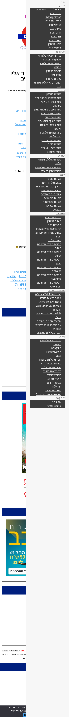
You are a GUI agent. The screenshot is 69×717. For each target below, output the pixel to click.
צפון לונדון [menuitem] (56, 36)
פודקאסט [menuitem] (56, 348)
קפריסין (11, 654)
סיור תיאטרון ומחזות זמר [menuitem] (48, 98)
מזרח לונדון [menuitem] (55, 25)
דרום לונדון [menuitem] (55, 32)
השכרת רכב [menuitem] (54, 225)
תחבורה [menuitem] (60, 213)
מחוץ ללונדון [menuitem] (54, 44)
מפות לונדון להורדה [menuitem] (50, 171)
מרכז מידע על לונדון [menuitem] (50, 340)
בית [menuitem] (63, 1)
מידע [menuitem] (62, 336)
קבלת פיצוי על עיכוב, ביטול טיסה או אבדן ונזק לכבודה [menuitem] (48, 306)
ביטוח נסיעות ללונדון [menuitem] (50, 298)
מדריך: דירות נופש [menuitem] (51, 190)
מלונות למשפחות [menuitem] (52, 202)
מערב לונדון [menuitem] (55, 40)
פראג (4, 654)
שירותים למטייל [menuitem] (56, 290)
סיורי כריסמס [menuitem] (54, 152)
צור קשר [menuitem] (60, 398)
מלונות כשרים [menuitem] (53, 205)
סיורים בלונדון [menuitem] (53, 94)
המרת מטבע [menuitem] (54, 379)
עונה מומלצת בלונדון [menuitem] (50, 359)
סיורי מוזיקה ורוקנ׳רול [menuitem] (49, 121)
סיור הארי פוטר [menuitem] (53, 117)
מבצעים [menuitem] (56, 209)
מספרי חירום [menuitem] (54, 382)
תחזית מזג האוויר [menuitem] (52, 371)
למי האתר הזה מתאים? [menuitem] (48, 394)
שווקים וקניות (25, 284)
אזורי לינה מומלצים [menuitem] (51, 194)
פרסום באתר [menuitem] (54, 406)
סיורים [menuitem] (61, 90)
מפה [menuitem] (58, 355)
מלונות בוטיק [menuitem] (54, 178)
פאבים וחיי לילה (19, 280)
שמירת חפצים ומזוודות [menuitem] (49, 321)
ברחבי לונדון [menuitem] (54, 48)
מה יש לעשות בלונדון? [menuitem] (49, 55)
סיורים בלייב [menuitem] (54, 144)
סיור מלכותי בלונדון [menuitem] (51, 140)
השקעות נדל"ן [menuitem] (53, 352)
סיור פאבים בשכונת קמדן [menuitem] (47, 109)
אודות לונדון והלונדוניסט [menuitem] (48, 9)
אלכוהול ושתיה (20, 272)
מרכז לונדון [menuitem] (55, 13)
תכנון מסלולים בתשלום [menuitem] (48, 332)
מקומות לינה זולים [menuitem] (51, 182)
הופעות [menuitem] (57, 344)
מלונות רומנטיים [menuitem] (52, 198)
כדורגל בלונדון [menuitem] (53, 71)
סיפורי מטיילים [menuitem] (53, 390)
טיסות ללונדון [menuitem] (54, 221)
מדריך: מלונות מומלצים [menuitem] (48, 186)
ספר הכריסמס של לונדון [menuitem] (48, 167)
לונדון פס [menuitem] (56, 75)
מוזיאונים (25, 276)
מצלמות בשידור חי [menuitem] (51, 363)
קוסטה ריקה (14, 650)
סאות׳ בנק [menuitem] (55, 28)
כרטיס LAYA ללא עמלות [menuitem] (48, 294)
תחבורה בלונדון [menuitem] (52, 217)
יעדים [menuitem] (62, 5)
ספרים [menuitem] (61, 155)
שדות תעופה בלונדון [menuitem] (50, 367)
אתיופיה (5, 650)
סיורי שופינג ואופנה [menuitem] (51, 148)
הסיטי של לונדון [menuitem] (53, 21)
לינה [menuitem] (62, 175)
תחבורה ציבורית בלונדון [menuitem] (48, 229)
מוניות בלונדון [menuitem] (54, 240)
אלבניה (18, 654)
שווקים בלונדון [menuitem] (53, 78)
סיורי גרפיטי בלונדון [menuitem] (50, 113)
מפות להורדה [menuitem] (54, 375)
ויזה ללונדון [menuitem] (55, 386)
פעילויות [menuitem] (60, 52)
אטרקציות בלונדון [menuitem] (52, 59)
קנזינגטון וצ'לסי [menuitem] (53, 17)
